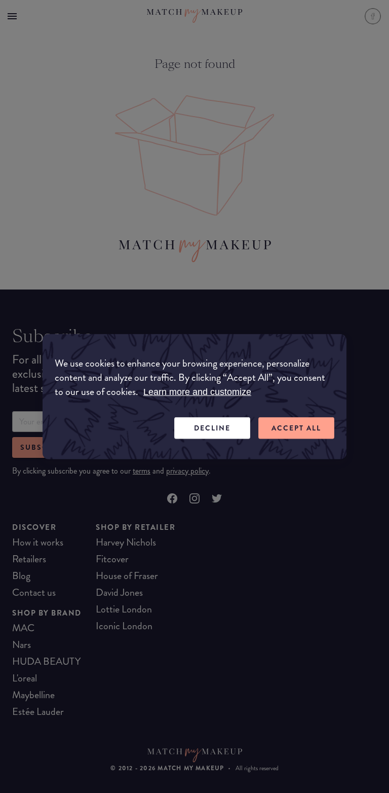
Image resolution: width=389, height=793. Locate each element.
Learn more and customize (197, 392)
